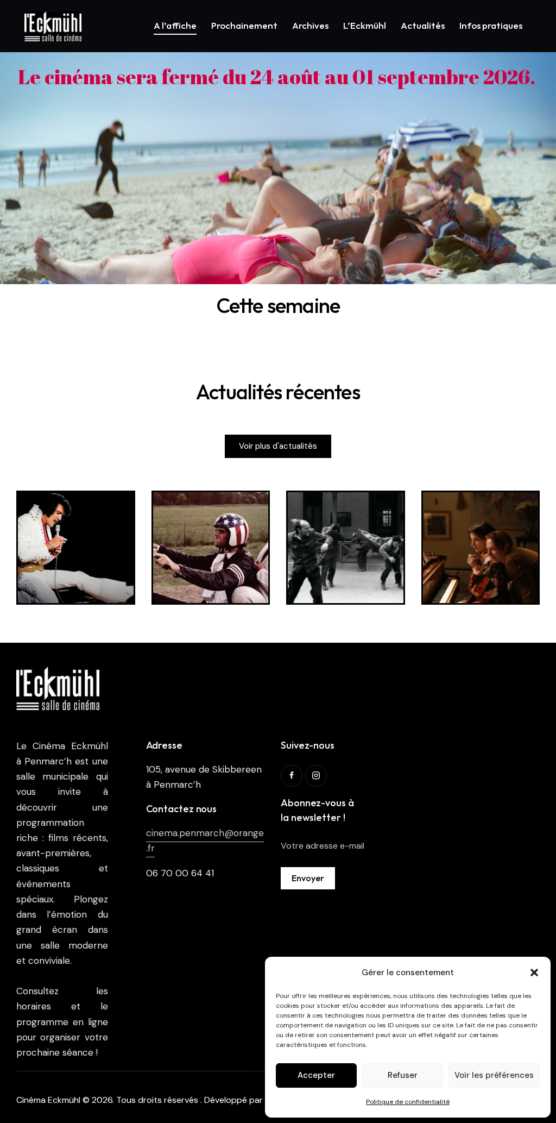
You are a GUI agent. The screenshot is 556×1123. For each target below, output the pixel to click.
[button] (534, 972)
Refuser (403, 1075)
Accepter (316, 1075)
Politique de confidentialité (408, 1101)
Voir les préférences (494, 1075)
